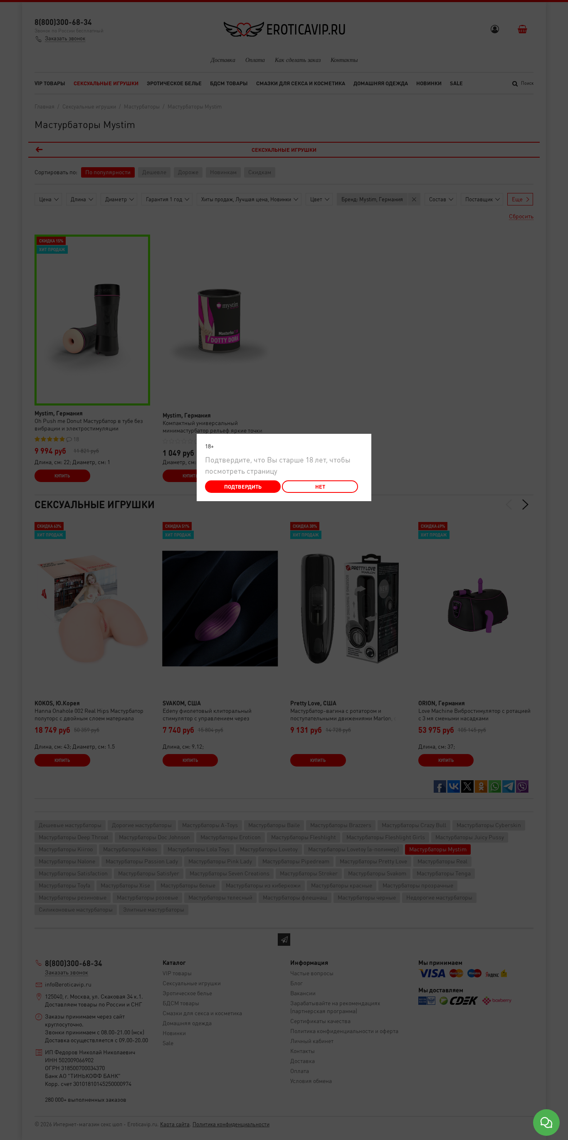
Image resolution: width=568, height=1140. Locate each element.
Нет (320, 486)
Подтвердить (243, 486)
